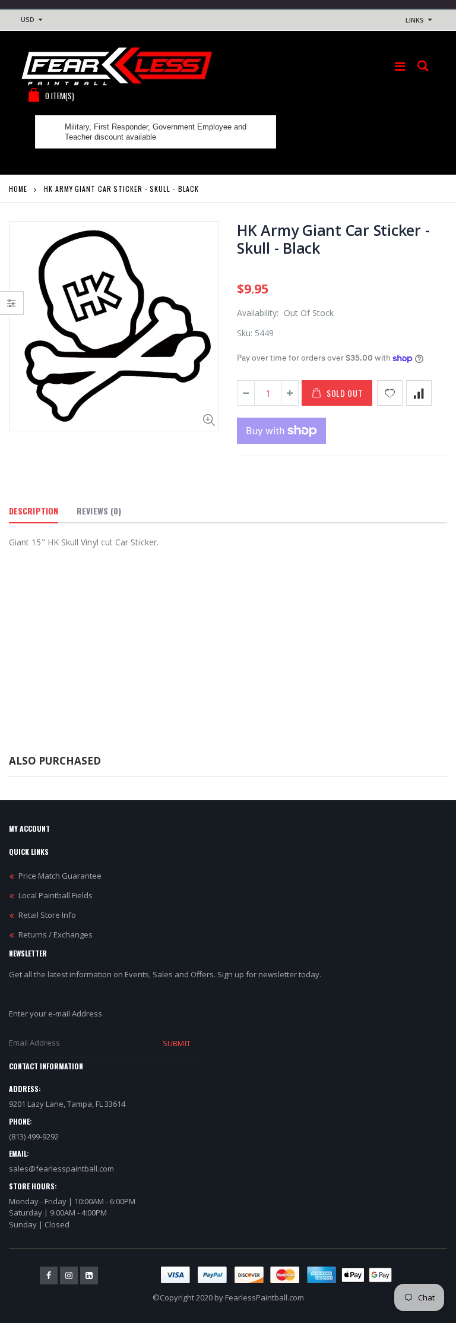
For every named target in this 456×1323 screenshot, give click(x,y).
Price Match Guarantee (60, 875)
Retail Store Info (47, 915)
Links (415, 19)
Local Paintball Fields (55, 895)
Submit (176, 1043)
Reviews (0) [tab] (99, 510)
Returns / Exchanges (55, 934)
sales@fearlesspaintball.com (61, 1168)
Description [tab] (33, 510)
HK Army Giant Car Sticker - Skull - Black (333, 239)
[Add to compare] (419, 393)
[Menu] (400, 66)
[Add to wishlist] (390, 393)
